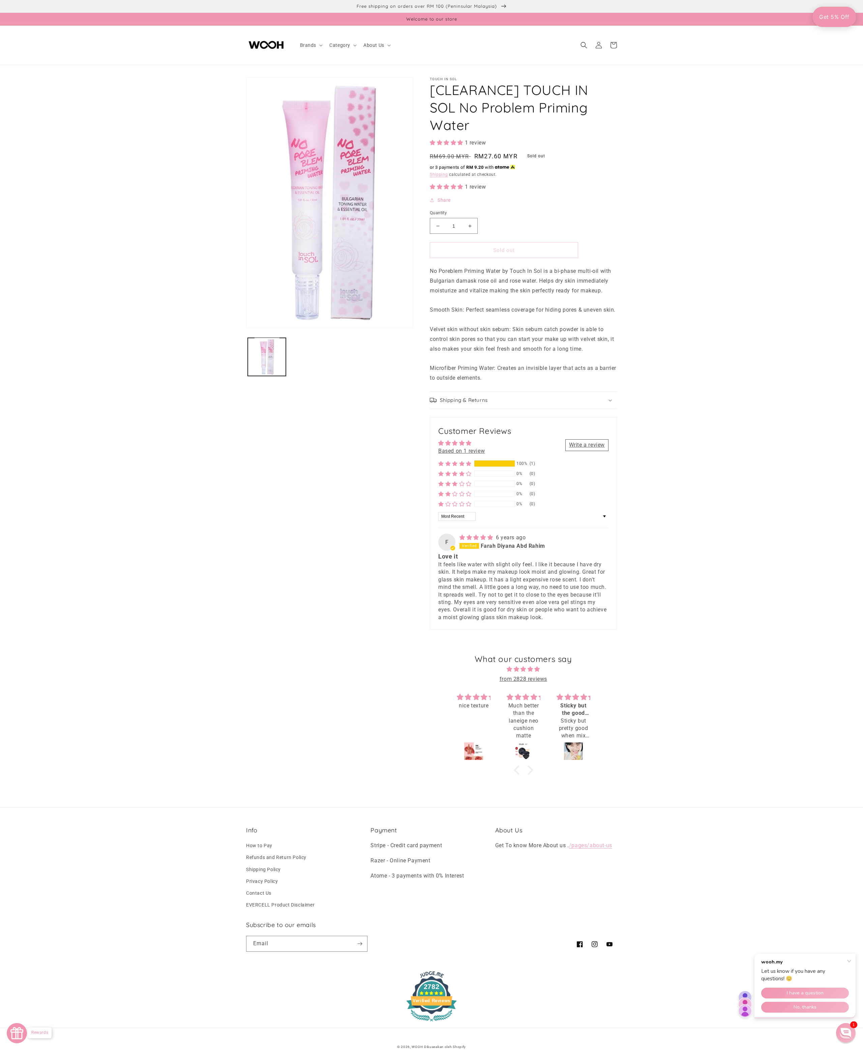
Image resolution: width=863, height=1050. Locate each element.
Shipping (439, 174)
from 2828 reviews (523, 679)
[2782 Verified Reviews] (431, 1022)
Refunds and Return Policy (276, 857)
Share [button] (444, 200)
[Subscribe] (359, 944)
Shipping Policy (263, 869)
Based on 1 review (461, 451)
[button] (311, 45)
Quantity (438, 212)
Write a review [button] (587, 445)
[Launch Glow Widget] (17, 1033)
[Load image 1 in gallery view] (267, 357)
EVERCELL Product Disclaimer (280, 905)
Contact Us (258, 893)
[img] (477, 537)
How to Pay (259, 845)
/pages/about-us (590, 845)
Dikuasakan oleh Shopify (445, 1047)
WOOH (417, 1047)
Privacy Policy (262, 881)
